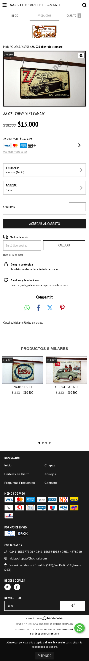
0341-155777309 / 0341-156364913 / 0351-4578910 (46, 551)
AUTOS (25, 47)
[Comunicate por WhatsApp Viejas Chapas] (79, 628)
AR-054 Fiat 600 (66, 387)
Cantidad (9, 207)
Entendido (44, 656)
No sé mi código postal (13, 254)
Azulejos (50, 474)
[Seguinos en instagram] (7, 587)
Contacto (50, 482)
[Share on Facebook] (38, 307)
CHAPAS (15, 47)
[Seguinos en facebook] (17, 587)
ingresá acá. (68, 629)
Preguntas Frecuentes (19, 482)
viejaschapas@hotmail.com (28, 558)
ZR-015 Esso (22, 387)
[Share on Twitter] (50, 307)
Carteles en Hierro (16, 474)
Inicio (6, 47)
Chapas (49, 465)
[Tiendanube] (45, 619)
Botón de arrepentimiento (44, 633)
